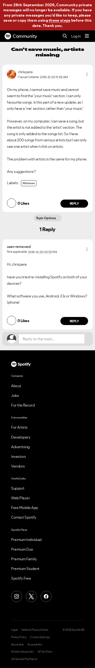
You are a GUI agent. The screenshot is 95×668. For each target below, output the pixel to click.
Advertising (20, 446)
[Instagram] (16, 596)
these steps (59, 20)
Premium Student (25, 568)
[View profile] (11, 73)
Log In (76, 36)
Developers (20, 437)
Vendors (18, 466)
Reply (74, 203)
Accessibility (34, 644)
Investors (18, 456)
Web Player (20, 497)
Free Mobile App (24, 507)
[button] (86, 74)
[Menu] (86, 36)
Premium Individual (26, 539)
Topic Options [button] (46, 218)
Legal (14, 630)
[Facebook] (46, 596)
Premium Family (24, 558)
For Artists (19, 427)
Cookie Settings (40, 637)
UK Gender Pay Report (24, 659)
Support (17, 488)
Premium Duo (22, 549)
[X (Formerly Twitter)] (31, 596)
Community (25, 36)
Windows (29, 183)
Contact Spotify (23, 517)
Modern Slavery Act (22, 651)
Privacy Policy (18, 637)
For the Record (23, 405)
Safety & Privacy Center (34, 630)
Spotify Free (21, 578)
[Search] (64, 36)
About (16, 385)
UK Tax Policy (44, 651)
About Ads (17, 644)
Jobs (15, 395)
